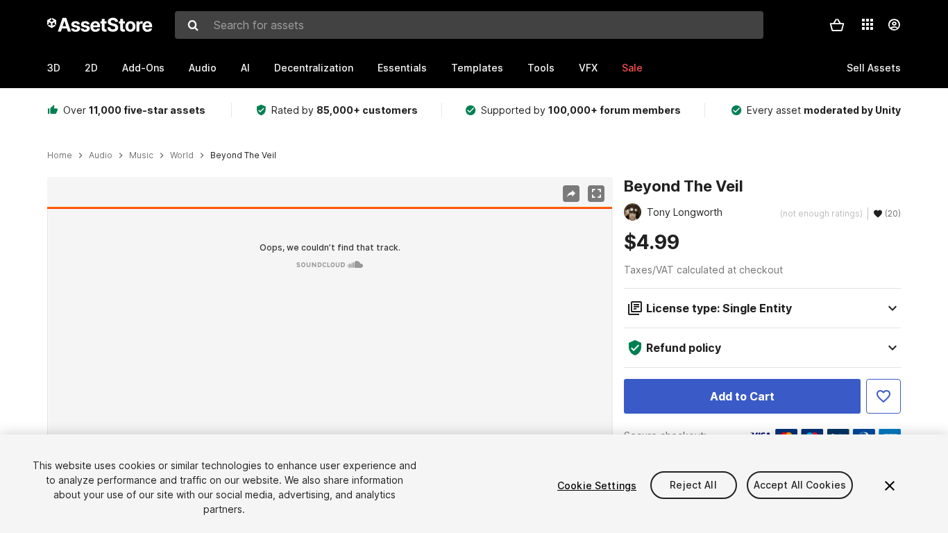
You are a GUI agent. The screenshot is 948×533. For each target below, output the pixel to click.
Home (59, 155)
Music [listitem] (141, 155)
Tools (541, 68)
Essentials (402, 68)
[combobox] (469, 25)
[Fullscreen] (596, 193)
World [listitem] (182, 155)
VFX (588, 68)
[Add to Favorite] (883, 396)
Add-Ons (143, 68)
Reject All (693, 485)
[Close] (889, 486)
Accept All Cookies (800, 485)
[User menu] (894, 25)
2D (91, 68)
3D (53, 68)
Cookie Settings (596, 485)
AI (245, 68)
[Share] (571, 193)
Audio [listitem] (100, 155)
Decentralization (313, 68)
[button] (837, 25)
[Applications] (867, 24)
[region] (329, 366)
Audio (203, 68)
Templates (477, 68)
